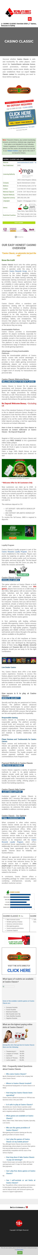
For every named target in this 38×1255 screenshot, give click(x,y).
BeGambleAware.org (20, 128)
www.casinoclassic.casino (25, 162)
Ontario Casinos (12, 151)
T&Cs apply (29, 127)
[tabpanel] (19, 2)
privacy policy (20, 1249)
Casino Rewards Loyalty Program (14, 552)
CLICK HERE (27, 108)
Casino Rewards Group (18, 271)
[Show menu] (30, 19)
